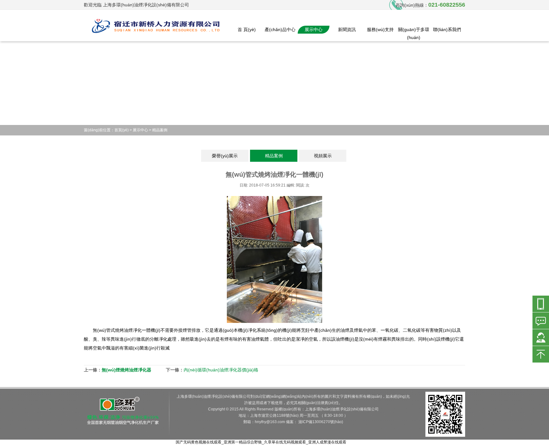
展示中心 (313, 29)
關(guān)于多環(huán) (413, 33)
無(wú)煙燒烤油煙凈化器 (126, 369)
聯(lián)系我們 (447, 29)
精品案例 (159, 130)
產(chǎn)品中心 (280, 29)
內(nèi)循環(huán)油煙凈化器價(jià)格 (221, 369)
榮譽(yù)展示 (225, 155)
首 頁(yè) (247, 29)
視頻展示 (323, 155)
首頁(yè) (121, 130)
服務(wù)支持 (380, 29)
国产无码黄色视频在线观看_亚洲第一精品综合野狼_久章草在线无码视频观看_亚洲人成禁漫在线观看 (261, 442)
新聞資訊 (347, 29)
